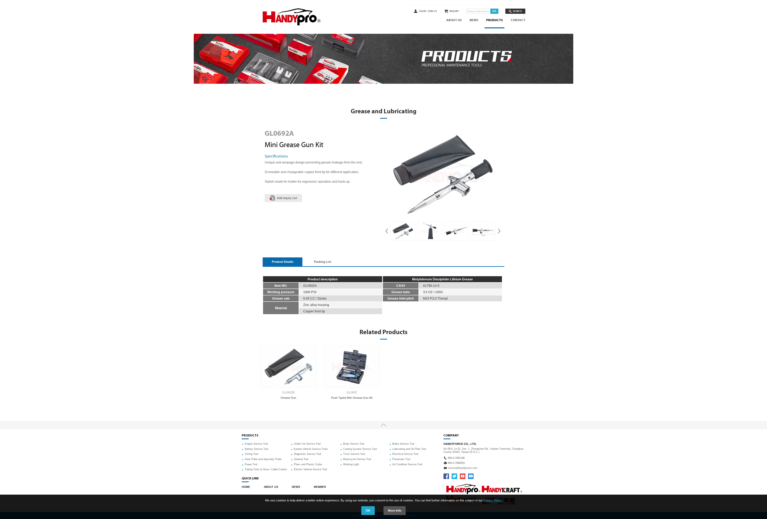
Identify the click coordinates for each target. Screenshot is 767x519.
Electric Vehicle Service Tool (310, 469)
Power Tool (251, 464)
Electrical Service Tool (405, 453)
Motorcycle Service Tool (357, 459)
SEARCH (517, 11)
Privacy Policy (492, 500)
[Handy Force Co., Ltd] (292, 17)
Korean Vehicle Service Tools (311, 448)
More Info (394, 510)
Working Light (351, 464)
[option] (402, 231)
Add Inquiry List (287, 198)
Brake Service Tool (403, 443)
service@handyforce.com (462, 467)
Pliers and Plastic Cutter (308, 464)
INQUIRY (454, 11)
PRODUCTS (494, 20)
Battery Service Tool (256, 448)
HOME (246, 486)
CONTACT (518, 20)
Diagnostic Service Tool (307, 453)
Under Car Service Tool (307, 443)
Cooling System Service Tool (360, 448)
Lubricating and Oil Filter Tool (409, 448)
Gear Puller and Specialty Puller (263, 459)
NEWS (474, 20)
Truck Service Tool (354, 453)
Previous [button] (386, 231)
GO (494, 11)
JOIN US (432, 11)
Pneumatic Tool (401, 459)
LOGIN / (423, 11)
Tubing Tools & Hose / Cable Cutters (266, 469)
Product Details (282, 261)
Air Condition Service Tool (407, 464)
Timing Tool (251, 453)
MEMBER (320, 486)
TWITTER (454, 476)
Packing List (322, 261)
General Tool (301, 459)
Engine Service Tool (256, 443)
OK (368, 510)
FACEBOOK (446, 476)
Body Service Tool (353, 443)
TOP (383, 425)
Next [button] (499, 231)
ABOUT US (454, 20)
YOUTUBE (462, 476)
